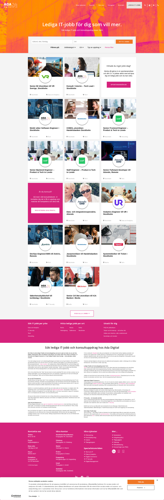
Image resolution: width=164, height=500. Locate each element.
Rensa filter (109, 47)
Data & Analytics (132, 391)
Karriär (92, 5)
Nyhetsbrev (117, 435)
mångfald (94, 353)
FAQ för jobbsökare (109, 327)
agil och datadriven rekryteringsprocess (53, 404)
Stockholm (34, 94)
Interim (88, 440)
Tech (86, 94)
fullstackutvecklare (115, 375)
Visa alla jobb (81, 313)
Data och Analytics (53, 94)
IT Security (51, 304)
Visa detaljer (33, 496)
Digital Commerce (97, 383)
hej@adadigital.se (33, 442)
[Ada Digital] (10, 5)
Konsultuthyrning (91, 437)
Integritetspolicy (118, 437)
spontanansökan (105, 414)
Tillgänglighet (118, 440)
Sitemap (116, 442)
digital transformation (57, 389)
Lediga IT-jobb (134, 5)
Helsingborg (64, 330)
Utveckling (124, 136)
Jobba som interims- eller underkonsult (115, 333)
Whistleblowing (118, 444)
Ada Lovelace (43, 364)
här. (93, 415)
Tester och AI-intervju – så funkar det (115, 330)
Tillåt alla (141, 482)
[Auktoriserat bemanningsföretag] (119, 451)
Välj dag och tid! (33, 448)
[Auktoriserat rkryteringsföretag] (123, 451)
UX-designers (122, 383)
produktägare (131, 383)
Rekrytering (89, 435)
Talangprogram (90, 442)
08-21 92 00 (31, 436)
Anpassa (140, 487)
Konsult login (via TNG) (121, 447)
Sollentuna (72, 330)
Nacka (107, 262)
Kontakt (121, 5)
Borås (70, 304)
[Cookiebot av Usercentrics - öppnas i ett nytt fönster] (16, 496)
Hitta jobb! (124, 41)
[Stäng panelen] (157, 480)
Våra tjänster (81, 5)
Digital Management (92, 461)
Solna (80, 327)
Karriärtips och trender (110, 336)
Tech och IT (89, 452)
